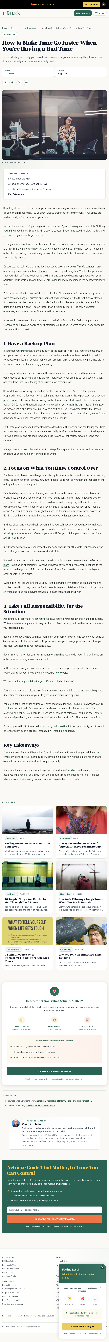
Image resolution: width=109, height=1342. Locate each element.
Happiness (31, 28)
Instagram (17, 1316)
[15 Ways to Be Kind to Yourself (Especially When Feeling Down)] (81, 820)
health (23, 645)
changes (42, 271)
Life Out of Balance (10, 1296)
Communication (17, 28)
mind (24, 350)
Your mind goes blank (15, 230)
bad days (14, 493)
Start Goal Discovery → (82, 1326)
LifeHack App (61, 1261)
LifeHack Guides (9, 1261)
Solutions (8, 1281)
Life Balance (7, 1272)
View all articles (28, 1146)
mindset (71, 770)
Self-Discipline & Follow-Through (16, 1288)
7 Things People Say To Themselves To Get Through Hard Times (27, 958)
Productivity (66, 949)
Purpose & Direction (10, 1292)
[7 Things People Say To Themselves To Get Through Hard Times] (27, 931)
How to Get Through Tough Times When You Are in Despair (80, 900)
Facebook (6, 1316)
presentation (10, 400)
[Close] (104, 4)
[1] (49, 270)
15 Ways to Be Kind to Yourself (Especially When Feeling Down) (80, 845)
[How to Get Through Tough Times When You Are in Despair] (81, 875)
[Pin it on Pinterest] (12, 82)
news (58, 672)
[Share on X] (19, 82)
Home (4, 28)
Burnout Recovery (9, 1285)
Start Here (8, 1257)
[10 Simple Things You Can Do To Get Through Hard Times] (27, 875)
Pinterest (28, 1316)
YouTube (41, 1316)
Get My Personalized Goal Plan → (54, 1071)
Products (61, 1257)
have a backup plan (22, 449)
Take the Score (83, 13)
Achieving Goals (9, 1276)
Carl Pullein (9, 73)
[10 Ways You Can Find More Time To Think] (81, 931)
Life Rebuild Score (9, 1265)
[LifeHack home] (11, 13)
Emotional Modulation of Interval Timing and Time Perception (64, 1100)
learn (6, 564)
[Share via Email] (26, 82)
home (49, 654)
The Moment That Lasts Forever (40, 1105)
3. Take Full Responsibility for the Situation (30, 189)
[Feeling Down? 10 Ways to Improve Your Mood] (27, 820)
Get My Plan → (91, 4)
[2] (59, 293)
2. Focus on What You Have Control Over (28, 183)
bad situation (60, 726)
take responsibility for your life (32, 681)
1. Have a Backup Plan (19, 178)
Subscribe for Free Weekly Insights (54, 1218)
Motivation (12, 894)
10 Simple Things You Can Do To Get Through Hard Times (25, 900)
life (46, 618)
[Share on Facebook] (5, 82)
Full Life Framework (10, 1268)
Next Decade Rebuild (11, 1300)
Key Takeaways (16, 194)
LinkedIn (50, 1316)
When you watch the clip (69, 404)
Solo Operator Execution (12, 1304)
